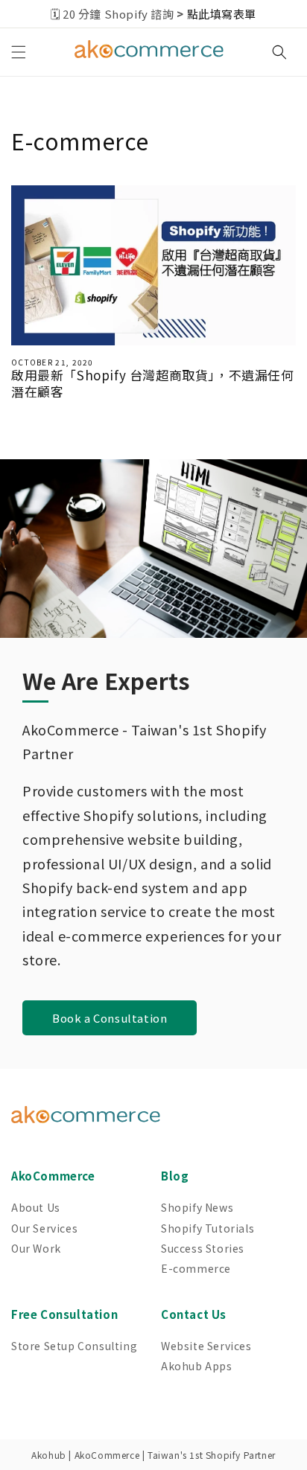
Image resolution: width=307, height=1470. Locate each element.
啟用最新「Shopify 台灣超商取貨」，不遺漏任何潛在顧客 (152, 383)
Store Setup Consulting (74, 1345)
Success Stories (202, 1248)
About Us (35, 1207)
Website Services (206, 1345)
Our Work (36, 1248)
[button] (18, 52)
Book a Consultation (109, 1018)
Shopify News (197, 1207)
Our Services (44, 1228)
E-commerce (196, 1268)
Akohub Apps (196, 1365)
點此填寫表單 (222, 14)
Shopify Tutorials (207, 1228)
